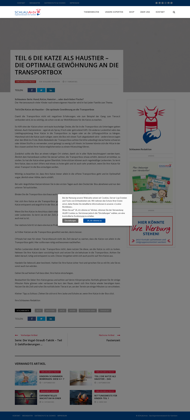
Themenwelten (91, 12)
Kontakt (160, 12)
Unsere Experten (114, 12)
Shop (131, 12)
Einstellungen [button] (70, 221)
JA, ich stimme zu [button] (94, 221)
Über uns (145, 12)
